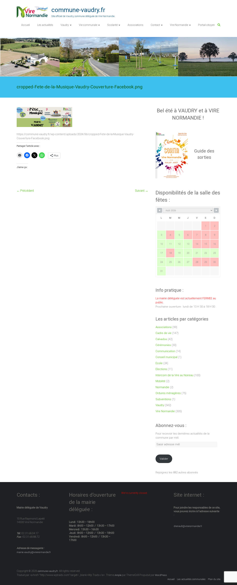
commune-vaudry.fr (78, 9)
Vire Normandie (179, 24)
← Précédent (25, 190)
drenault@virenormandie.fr (188, 526)
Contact (155, 24)
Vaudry (65, 24)
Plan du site (214, 579)
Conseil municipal (166, 357)
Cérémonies (163, 345)
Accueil (25, 24)
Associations (135, 24)
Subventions (163, 399)
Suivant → (141, 190)
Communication (165, 351)
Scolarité (112, 24)
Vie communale (88, 24)
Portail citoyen (206, 24)
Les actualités (45, 24)
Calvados (161, 339)
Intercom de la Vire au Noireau (174, 375)
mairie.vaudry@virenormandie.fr (34, 552)
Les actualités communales (191, 579)
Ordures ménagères (168, 393)
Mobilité (160, 381)
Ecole (159, 363)
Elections (161, 369)
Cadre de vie (163, 333)
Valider (164, 458)
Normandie (162, 387)
